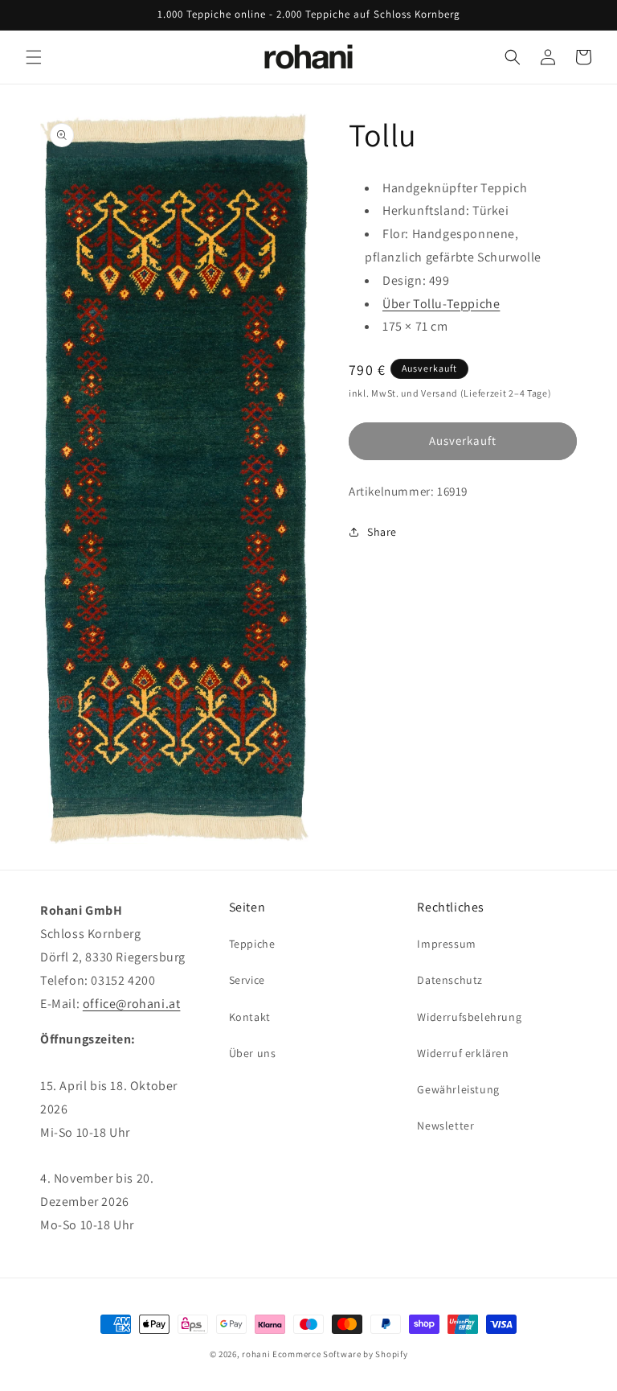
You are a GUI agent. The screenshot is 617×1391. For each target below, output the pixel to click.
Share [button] (382, 532)
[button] (33, 57)
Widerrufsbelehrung (469, 1017)
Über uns (252, 1053)
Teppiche (252, 943)
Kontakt (250, 1017)
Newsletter (445, 1125)
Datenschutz (450, 980)
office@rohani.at (132, 1003)
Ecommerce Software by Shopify (339, 1354)
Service (247, 980)
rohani (256, 1354)
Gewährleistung (458, 1089)
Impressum (446, 943)
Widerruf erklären (463, 1053)
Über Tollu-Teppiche (441, 303)
